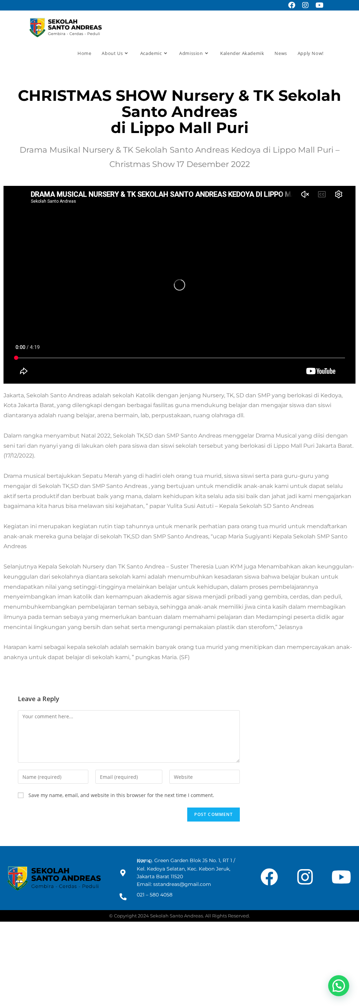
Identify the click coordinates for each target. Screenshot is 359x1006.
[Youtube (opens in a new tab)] (318, 5)
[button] (338, 985)
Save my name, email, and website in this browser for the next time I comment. (121, 795)
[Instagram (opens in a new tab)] (305, 5)
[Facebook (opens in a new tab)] (292, 5)
